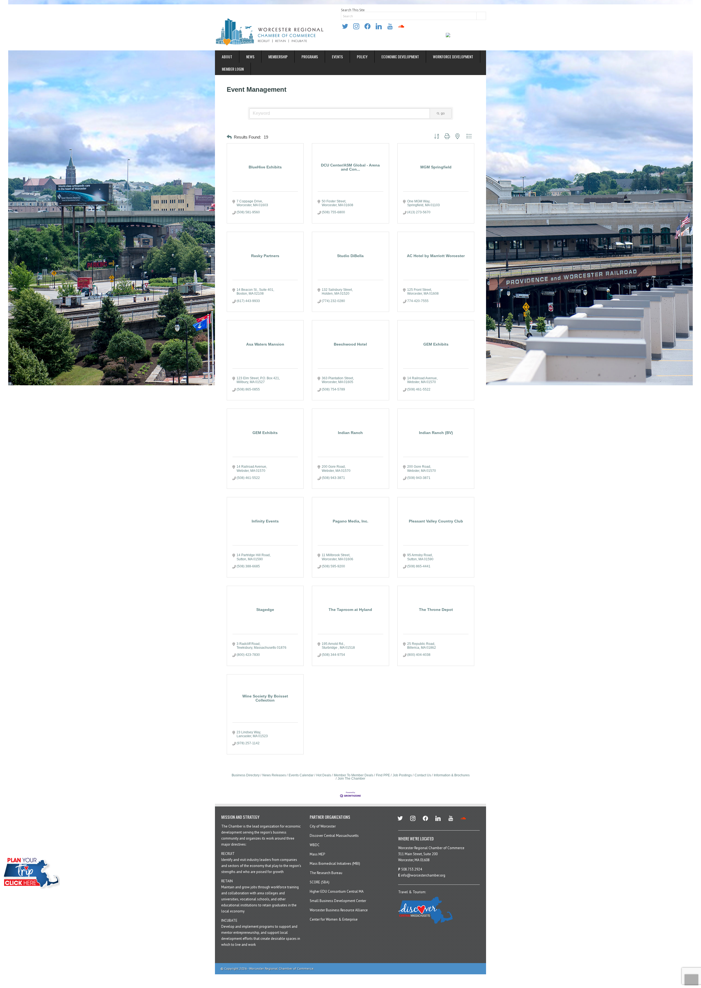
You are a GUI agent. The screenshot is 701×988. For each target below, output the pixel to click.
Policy (362, 56)
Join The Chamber (351, 778)
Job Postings (402, 775)
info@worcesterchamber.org (423, 875)
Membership (278, 56)
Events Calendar (301, 775)
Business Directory (246, 775)
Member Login (233, 69)
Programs (309, 56)
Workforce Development (453, 56)
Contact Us (423, 775)
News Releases (274, 775)
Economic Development (400, 56)
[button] (229, 137)
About (227, 56)
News (250, 56)
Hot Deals (323, 775)
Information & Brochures (452, 775)
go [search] (443, 113)
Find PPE (383, 775)
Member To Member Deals (353, 775)
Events (337, 56)
